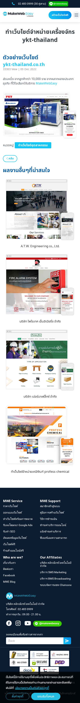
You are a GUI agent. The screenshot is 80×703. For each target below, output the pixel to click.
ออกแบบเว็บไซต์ (12, 512)
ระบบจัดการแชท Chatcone (55, 585)
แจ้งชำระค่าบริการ (50, 531)
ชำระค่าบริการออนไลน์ (53, 525)
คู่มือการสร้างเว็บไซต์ (52, 512)
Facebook (9, 575)
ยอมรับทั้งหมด (45, 696)
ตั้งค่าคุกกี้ (17, 696)
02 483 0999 (26, 3)
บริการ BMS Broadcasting (55, 578)
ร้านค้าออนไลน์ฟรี (13, 550)
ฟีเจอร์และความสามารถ (53, 537)
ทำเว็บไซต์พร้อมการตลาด (18, 518)
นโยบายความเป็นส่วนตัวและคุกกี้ (32, 688)
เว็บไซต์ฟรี (9, 544)
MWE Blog (9, 581)
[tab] (21, 501)
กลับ (11, 158)
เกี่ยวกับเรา (9, 562)
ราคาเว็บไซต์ (10, 506)
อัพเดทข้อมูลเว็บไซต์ (14, 537)
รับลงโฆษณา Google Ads (17, 525)
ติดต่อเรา (8, 568)
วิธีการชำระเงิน (48, 518)
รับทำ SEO (9, 531)
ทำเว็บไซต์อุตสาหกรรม (33, 145)
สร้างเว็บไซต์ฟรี (60, 15)
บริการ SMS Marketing (53, 572)
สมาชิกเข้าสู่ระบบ (50, 506)
